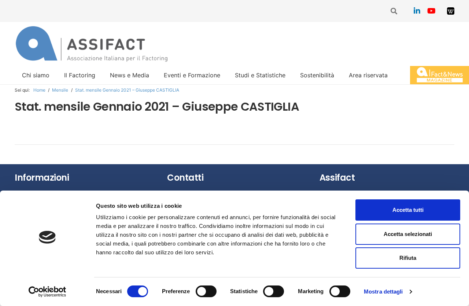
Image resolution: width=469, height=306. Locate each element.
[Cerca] (394, 11)
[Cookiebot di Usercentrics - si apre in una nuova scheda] (47, 291)
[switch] (206, 291)
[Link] (450, 11)
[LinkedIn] (417, 11)
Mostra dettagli (383, 291)
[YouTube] (431, 11)
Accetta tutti (408, 210)
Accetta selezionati (408, 234)
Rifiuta (407, 258)
